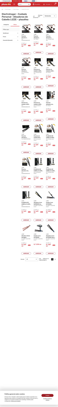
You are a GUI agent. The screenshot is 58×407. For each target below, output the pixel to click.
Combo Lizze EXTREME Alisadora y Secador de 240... (37, 236)
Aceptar (47, 395)
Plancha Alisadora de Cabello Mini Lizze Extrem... (25, 170)
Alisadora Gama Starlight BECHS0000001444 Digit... (26, 236)
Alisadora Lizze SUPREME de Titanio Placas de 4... (38, 203)
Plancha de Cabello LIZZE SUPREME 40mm (38, 70)
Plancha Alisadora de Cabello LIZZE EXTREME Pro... (50, 103)
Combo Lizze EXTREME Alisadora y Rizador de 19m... (50, 203)
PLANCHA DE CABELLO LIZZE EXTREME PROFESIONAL (38, 170)
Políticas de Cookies (15, 401)
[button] (29, 4)
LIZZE (23, 34)
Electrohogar (8, 9)
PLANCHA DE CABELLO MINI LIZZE (50, 136)
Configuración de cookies (47, 399)
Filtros (15, 24)
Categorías (6, 24)
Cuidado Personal (25, 9)
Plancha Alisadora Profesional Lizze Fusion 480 (25, 37)
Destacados (48, 16)
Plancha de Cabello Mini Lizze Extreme (37, 136)
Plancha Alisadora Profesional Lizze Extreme (25, 136)
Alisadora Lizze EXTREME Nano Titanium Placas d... (50, 236)
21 (27, 259)
